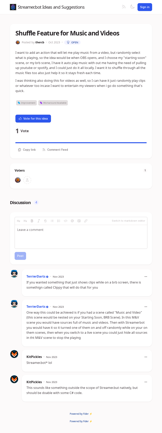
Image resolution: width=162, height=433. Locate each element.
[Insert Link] (86, 221)
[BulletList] (52, 221)
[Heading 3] (25, 221)
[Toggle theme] (132, 7)
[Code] (66, 221)
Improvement (28, 102)
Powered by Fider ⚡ (81, 413)
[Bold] (32, 221)
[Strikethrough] (45, 221)
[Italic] (39, 221)
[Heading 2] (19, 221)
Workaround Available (54, 102)
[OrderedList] (59, 221)
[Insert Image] (79, 221)
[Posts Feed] (123, 7)
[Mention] (72, 221)
